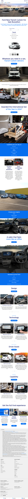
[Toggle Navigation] (26, 3)
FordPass (15, 473)
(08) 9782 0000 (4, 488)
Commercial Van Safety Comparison (9, 431)
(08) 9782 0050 (18, 488)
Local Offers (2, 467)
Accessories (15, 465)
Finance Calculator (3, 470)
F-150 (1, 464)
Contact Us (15, 470)
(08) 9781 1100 (3, 482)
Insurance (2, 472)
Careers (15, 472)
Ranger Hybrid (2, 462)
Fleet (1, 468)
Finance (2, 469)
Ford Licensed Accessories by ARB (18, 464)
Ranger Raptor (2, 461)
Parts (15, 462)
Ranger (1, 460)
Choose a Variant (11, 28)
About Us (15, 471)
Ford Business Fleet (3, 471)
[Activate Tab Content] (10, 54)
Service (15, 460)
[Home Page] (2, 1)
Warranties (15, 466)
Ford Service (15, 461)
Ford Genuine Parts (16, 463)
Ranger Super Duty (3, 463)
